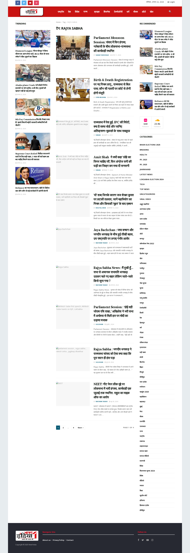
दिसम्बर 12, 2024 (113, 208)
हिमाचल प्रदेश (144, 505)
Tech (142, 184)
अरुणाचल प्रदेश (145, 209)
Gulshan (99, 324)
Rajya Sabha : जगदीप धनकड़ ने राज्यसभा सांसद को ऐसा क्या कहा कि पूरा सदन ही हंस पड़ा (112, 353)
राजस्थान (143, 426)
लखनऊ (142, 441)
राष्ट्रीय (61, 11)
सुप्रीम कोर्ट (143, 495)
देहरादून (142, 322)
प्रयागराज (143, 347)
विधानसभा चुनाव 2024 (147, 470)
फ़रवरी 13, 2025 (108, 135)
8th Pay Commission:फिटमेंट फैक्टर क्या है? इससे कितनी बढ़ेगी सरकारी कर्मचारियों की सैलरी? (32, 122)
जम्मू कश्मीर (143, 298)
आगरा (141, 214)
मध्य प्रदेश (143, 382)
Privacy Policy (58, 540)
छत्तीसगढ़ (143, 293)
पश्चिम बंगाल (144, 342)
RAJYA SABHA (72, 22)
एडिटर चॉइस (144, 229)
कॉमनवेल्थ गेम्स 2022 (147, 243)
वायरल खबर (144, 451)
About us (47, 540)
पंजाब (141, 337)
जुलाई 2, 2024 (110, 324)
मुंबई (141, 406)
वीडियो (142, 480)
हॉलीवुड (142, 510)
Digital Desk (101, 208)
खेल (151, 11)
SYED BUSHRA (101, 97)
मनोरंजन (142, 386)
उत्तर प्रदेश (143, 219)
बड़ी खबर (143, 352)
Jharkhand (145, 169)
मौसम (135, 11)
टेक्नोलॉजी (118, 11)
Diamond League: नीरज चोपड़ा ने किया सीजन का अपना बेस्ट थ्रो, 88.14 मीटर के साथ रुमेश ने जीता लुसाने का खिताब (32, 54)
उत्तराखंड (143, 224)
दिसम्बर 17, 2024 (108, 170)
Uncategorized (147, 194)
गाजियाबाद (143, 263)
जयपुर (142, 303)
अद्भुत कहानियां (144, 204)
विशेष (141, 475)
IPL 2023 (143, 159)
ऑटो (144, 11)
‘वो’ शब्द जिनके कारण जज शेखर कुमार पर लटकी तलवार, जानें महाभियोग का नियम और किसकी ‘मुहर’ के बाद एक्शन (114, 199)
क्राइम (97, 11)
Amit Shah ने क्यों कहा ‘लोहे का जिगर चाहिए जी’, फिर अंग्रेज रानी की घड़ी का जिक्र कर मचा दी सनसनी (112, 161)
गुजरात (142, 273)
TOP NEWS (144, 189)
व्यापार (142, 485)
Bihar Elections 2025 (150, 144)
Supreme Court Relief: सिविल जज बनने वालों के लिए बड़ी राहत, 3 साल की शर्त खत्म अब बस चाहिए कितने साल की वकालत (32, 156)
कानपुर (142, 238)
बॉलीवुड (142, 377)
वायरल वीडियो (144, 456)
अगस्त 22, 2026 (21, 60)
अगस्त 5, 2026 (113, 97)
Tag (64, 22)
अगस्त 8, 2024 (114, 285)
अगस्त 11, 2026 (116, 55)
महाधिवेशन (143, 396)
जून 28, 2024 (110, 362)
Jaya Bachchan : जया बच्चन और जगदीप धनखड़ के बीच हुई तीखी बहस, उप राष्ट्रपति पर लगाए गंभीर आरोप (113, 234)
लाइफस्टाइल (144, 446)
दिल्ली (141, 312)
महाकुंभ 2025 (144, 392)
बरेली (141, 357)
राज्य (86, 11)
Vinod (98, 135)
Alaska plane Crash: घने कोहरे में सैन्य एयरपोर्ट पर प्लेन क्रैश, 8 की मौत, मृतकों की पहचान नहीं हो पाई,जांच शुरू (31, 88)
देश (69, 11)
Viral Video (145, 199)
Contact (70, 540)
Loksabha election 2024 (152, 179)
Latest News (146, 174)
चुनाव (141, 288)
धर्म (128, 11)
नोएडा (141, 332)
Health (143, 154)
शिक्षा (141, 490)
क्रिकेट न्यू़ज (144, 253)
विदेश (77, 11)
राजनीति (142, 421)
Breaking (144, 150)
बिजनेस (107, 11)
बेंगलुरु (142, 372)
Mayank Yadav (102, 243)
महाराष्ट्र (142, 401)
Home (58, 22)
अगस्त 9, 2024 (114, 243)
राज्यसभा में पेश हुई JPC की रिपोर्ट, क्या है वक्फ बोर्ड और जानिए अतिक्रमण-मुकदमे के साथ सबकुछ (112, 126)
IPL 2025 (143, 164)
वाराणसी (142, 461)
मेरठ (141, 411)
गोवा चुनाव (143, 283)
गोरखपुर (142, 278)
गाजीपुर (142, 268)
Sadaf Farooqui (102, 55)
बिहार (141, 367)
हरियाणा (142, 500)
